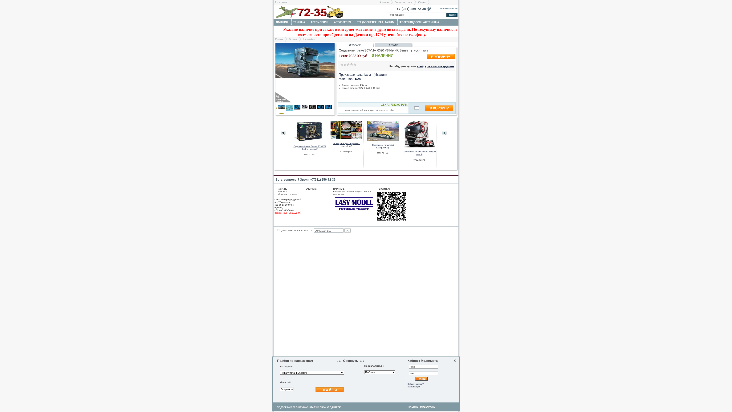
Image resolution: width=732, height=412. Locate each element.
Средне (348, 64)
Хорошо (351, 64)
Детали (393, 45)
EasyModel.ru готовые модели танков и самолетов (352, 192)
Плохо (345, 64)
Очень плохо (341, 64)
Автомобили (309, 39)
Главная (279, 39)
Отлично (354, 64)
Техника (293, 39)
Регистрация (281, 2)
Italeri (368, 74)
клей (420, 66)
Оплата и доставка (287, 194)
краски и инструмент (439, 66)
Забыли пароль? (416, 384)
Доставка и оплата (403, 2)
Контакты (384, 2)
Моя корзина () (449, 8)
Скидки (421, 2)
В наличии (382, 55)
